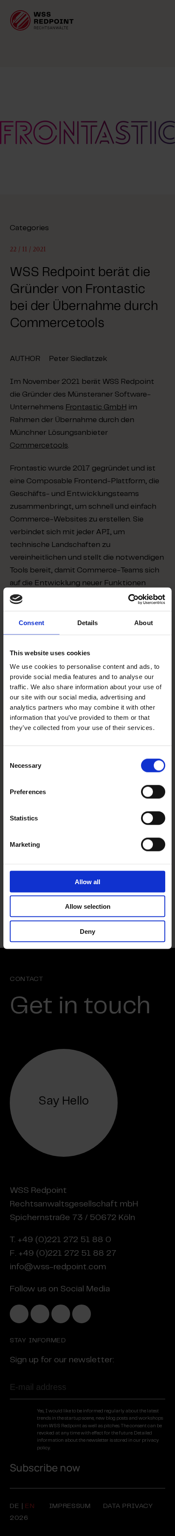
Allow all (87, 881)
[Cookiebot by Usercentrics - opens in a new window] (128, 599)
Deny (87, 931)
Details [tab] (87, 622)
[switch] (153, 791)
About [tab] (143, 622)
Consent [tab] (31, 622)
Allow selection (87, 906)
